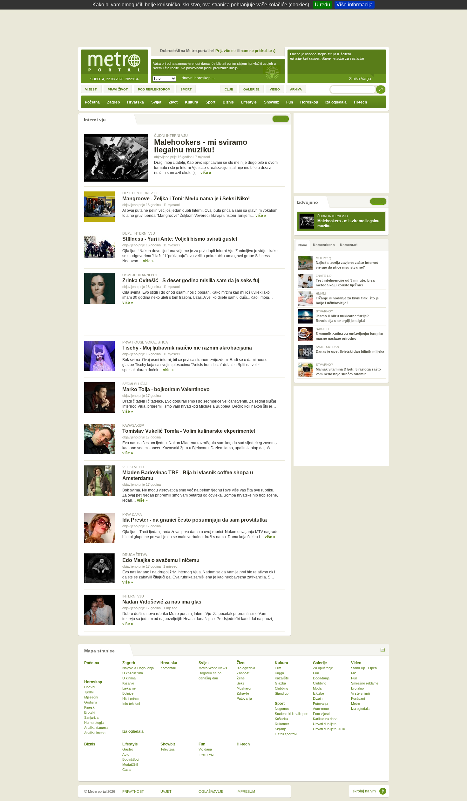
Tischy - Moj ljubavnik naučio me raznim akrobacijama (187, 347)
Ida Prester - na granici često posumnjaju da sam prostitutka (194, 520)
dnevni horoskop (198, 78)
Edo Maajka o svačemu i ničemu (161, 560)
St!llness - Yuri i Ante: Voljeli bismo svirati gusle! (179, 239)
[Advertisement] (235, 27)
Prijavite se (225, 51)
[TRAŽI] (381, 89)
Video (356, 663)
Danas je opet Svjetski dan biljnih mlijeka (350, 349)
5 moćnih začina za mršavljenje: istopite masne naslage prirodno (349, 333)
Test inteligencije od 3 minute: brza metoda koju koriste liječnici (345, 280)
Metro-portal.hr (114, 62)
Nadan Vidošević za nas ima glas (161, 601)
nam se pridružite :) (257, 51)
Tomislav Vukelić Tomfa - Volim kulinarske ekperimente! (188, 431)
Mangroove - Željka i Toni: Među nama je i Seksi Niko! (186, 198)
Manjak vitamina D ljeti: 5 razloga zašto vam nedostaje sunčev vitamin (348, 369)
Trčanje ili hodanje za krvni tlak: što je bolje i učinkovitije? (347, 298)
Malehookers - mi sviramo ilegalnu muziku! (200, 146)
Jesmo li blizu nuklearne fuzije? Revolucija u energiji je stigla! (342, 316)
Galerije (320, 663)
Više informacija (354, 4)
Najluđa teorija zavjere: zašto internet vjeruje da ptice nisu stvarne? (347, 262)
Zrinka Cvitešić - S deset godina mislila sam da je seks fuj (190, 280)
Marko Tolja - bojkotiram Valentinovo (166, 389)
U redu (322, 4)
